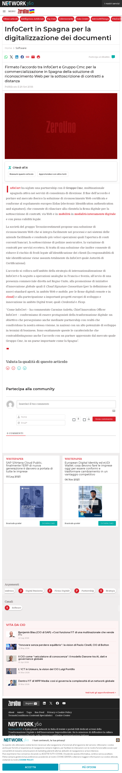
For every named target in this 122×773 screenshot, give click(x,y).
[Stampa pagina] (38, 57)
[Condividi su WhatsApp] (6, 57)
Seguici (29, 703)
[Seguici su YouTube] (64, 703)
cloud (10, 296)
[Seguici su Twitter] (51, 703)
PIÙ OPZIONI (89, 767)
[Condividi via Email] (33, 57)
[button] (9, 11)
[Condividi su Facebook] (22, 57)
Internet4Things (100, 19)
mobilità (64, 214)
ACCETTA (30, 767)
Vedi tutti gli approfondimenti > (100, 692)
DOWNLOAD (48, 523)
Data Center (82, 19)
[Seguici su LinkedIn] (44, 703)
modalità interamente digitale (95, 214)
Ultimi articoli (10, 19)
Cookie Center (62, 715)
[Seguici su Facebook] (57, 703)
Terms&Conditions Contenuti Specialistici (30, 715)
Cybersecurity (66, 19)
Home (8, 48)
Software (21, 48)
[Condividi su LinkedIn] (16, 57)
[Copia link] (27, 57)
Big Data (51, 19)
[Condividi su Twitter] (11, 57)
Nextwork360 (15, 729)
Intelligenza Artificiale (32, 19)
